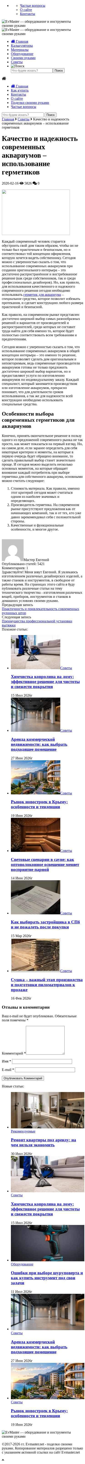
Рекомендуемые (23, 1131)
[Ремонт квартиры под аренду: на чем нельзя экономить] (47, 1127)
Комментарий (14, 1053)
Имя (6, 1061)
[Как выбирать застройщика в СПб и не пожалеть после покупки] (35, 913)
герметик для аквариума (42, 295)
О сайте (26, 10)
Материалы (20, 50)
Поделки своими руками (30, 103)
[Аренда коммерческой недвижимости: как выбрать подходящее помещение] (35, 730)
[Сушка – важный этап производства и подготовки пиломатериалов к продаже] (35, 971)
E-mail (8, 1070)
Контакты (27, 14)
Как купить (20, 90)
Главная (21, 41)
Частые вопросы (32, 5)
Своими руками (23, 58)
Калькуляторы (22, 45)
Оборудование (22, 54)
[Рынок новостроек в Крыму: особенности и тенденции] (35, 793)
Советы (17, 62)
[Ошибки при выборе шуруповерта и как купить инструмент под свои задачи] (47, 1260)
